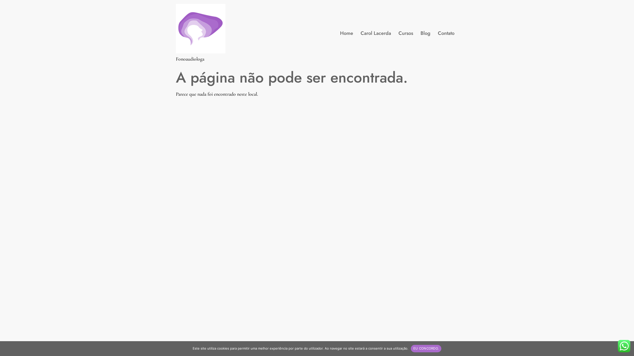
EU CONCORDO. (426, 348)
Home (346, 33)
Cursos (405, 33)
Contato (446, 33)
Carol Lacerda (376, 33)
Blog (425, 33)
